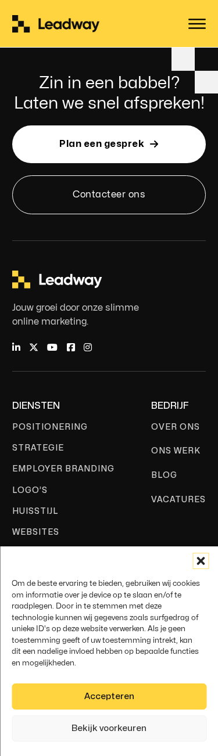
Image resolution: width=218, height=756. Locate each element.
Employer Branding (63, 469)
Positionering (50, 427)
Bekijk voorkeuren (109, 728)
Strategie (38, 448)
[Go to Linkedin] (16, 348)
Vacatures (178, 499)
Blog (164, 475)
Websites (35, 532)
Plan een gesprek (101, 144)
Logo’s (30, 490)
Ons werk (176, 451)
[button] (200, 561)
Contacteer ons (109, 194)
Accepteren (109, 696)
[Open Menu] (197, 23)
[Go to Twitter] (33, 348)
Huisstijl (35, 511)
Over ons (175, 427)
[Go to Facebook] (71, 348)
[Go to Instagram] (88, 348)
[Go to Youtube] (52, 348)
